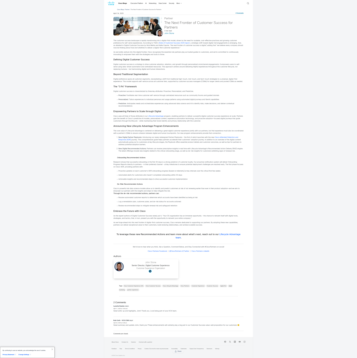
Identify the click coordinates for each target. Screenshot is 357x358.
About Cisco (115, 342)
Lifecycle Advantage (156, 116)
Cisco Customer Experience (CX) (133, 286)
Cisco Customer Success (153, 286)
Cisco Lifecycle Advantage (170, 286)
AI (146, 3)
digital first (223, 286)
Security (171, 3)
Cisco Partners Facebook (157, 251)
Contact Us (125, 342)
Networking (152, 3)
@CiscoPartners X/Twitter (179, 251)
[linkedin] (235, 342)
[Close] (52, 349)
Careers (133, 342)
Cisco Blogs (122, 3)
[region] (27, 352)
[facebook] (225, 342)
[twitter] (230, 342)
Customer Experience (198, 286)
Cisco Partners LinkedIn (200, 251)
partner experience (132, 290)
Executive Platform (137, 3)
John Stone (169, 33)
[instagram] (244, 342)
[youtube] (240, 342)
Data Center (163, 3)
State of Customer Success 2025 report (174, 43)
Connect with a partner (145, 342)
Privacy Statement (8, 354)
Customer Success (212, 286)
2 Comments (240, 13)
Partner (127, 9)
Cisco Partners (185, 286)
